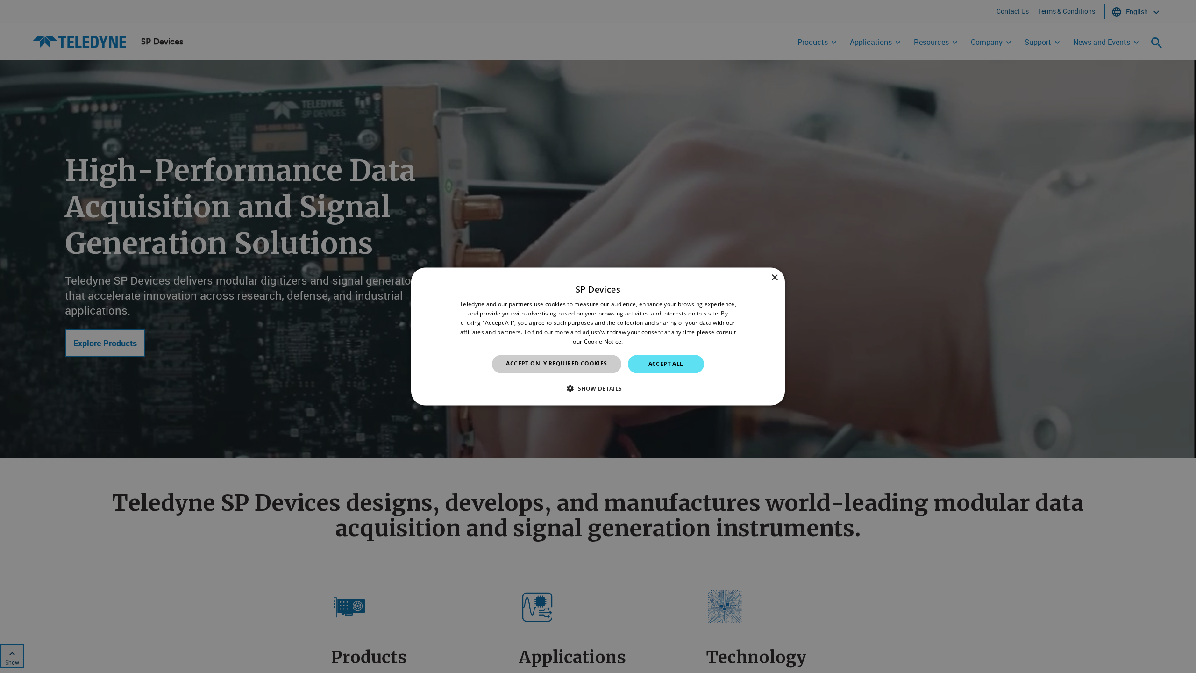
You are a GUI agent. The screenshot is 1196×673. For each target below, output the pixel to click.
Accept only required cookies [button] (556, 363)
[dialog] (598, 337)
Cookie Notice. (603, 341)
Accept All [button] (665, 364)
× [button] (774, 277)
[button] (598, 388)
